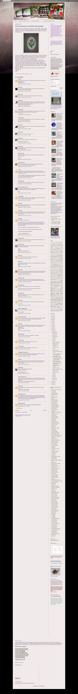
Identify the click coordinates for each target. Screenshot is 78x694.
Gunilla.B (19, 367)
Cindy (58, 253)
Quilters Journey (54, 493)
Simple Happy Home (54, 511)
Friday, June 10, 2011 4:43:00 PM (23, 382)
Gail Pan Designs (54, 430)
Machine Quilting (53, 274)
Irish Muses (53, 447)
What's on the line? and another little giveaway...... (57, 361)
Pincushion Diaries (54, 482)
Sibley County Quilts (60, 297)
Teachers (59, 301)
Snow (53, 298)
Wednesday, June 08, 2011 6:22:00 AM (24, 106)
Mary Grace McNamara (22, 187)
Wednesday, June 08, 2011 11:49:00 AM (24, 166)
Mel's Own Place (54, 458)
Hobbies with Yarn (54, 438)
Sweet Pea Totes (54, 521)
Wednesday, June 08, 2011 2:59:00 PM (24, 200)
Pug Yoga (53, 489)
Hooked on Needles (54, 442)
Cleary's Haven (54, 408)
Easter (62, 257)
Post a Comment (19, 408)
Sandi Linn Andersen (22, 73)
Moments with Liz (54, 464)
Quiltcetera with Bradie (55, 492)
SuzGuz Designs (54, 519)
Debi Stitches (53, 419)
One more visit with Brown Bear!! (59, 114)
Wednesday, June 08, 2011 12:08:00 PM (24, 177)
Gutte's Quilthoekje (54, 431)
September (54, 336)
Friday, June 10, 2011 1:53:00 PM (23, 373)
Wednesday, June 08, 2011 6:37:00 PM (24, 252)
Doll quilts (52, 257)
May (53, 373)
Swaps (59, 300)
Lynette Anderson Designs (55, 456)
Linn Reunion (60, 273)
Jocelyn (19, 146)
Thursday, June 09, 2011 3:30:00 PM (24, 330)
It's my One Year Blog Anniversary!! (59, 159)
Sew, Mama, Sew (54, 504)
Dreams (58, 257)
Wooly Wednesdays (57, 310)
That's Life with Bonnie (55, 523)
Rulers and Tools (59, 292)
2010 (53, 381)
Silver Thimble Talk (54, 509)
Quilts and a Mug (54, 494)
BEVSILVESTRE (20, 394)
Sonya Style (53, 514)
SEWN (54, 297)
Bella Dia (53, 398)
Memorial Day (55, 275)
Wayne (19, 210)
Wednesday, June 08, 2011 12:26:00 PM (24, 183)
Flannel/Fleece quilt (53, 262)
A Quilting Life (53, 392)
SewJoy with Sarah (54, 507)
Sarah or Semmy (21, 316)
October (54, 335)
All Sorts (52, 395)
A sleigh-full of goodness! (56, 167)
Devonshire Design (54, 421)
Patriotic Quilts (57, 284)
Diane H (19, 94)
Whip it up (53, 536)
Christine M (20, 238)
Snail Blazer (53, 513)
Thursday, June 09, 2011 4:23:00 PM (24, 336)
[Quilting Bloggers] (55, 540)
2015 (53, 325)
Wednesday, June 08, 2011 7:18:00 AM (24, 121)
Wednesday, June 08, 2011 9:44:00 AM (24, 159)
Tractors (55, 303)
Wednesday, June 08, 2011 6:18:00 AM (24, 97)
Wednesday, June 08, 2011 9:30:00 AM (24, 150)
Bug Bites (55, 250)
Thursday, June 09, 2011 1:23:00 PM (24, 320)
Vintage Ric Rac (54, 532)
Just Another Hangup (54, 451)
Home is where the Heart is (55, 440)
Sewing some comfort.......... (56, 342)
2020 (53, 318)
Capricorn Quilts (54, 403)
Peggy (19, 203)
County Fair (55, 255)
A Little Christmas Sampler (55, 223)
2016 (53, 323)
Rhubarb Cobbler (53, 292)
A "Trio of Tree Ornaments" (55, 221)
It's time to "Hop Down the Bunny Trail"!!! (59, 150)
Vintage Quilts (53, 306)
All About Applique (54, 394)
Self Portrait (57, 296)
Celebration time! (55, 370)
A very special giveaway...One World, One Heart (59, 123)
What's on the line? (55, 343)
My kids (60, 277)
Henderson (55, 269)
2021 (53, 316)
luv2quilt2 (19, 109)
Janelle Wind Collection (55, 448)
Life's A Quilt (53, 453)
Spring (52, 300)
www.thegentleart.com (54, 206)
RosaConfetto (53, 499)
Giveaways (55, 264)
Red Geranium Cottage (55, 497)
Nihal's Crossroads (54, 472)
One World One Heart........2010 (59, 132)
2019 (53, 319)
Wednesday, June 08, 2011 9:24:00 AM (24, 134)
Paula (19, 323)
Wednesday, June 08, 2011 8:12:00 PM (24, 258)
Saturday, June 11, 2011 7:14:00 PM (24, 406)
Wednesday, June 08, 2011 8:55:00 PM (24, 274)
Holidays (60, 269)
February (54, 378)
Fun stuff (53, 263)
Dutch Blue (53, 426)
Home (15, 20)
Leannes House (54, 452)
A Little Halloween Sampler (55, 222)
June (53, 340)
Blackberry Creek (54, 399)
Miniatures (60, 275)
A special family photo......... (36, 20)
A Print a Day (53, 390)
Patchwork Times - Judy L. (55, 479)
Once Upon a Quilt (54, 474)
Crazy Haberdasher (54, 414)
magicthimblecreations (22, 352)
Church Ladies (54, 253)
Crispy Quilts (53, 415)
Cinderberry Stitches (54, 407)
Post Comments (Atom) (23, 412)
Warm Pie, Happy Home (55, 533)
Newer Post (17, 410)
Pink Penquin (53, 483)
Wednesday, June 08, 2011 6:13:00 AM (24, 91)
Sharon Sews (53, 508)
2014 (53, 326)
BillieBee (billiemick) (21, 308)
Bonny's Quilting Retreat (55, 249)
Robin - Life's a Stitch (54, 498)
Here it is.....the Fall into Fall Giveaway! (59, 141)
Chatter (60, 250)
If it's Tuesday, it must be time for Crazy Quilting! (57, 359)
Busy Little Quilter (54, 402)
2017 (53, 322)
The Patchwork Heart (54, 529)
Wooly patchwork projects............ (55, 345)
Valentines (56, 304)
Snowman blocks (58, 298)
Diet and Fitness (59, 256)
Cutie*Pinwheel (58, 580)
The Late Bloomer (54, 526)
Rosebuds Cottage (54, 502)
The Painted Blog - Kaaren (55, 528)
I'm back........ (54, 348)
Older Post (45, 410)
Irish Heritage (56, 271)
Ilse (52, 271)
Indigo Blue (53, 446)
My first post (55, 277)
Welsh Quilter (53, 534)
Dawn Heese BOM (54, 416)
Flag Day (60, 261)
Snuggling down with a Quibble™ (56, 299)
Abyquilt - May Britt (54, 393)
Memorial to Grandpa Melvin (48, 20)
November (54, 333)
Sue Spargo (53, 517)
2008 (53, 384)
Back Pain (55, 244)
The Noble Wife (54, 527)
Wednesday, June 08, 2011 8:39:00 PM (24, 266)
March (54, 376)
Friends (62, 262)
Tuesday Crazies (60, 303)
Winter (55, 307)
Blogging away (59, 248)
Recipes (60, 291)
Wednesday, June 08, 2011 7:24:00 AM (24, 128)
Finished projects (60, 260)
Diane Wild (20, 196)
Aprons (52, 244)
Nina (19, 359)
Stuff (55, 300)
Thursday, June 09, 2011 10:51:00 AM (24, 305)
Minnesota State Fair (53, 276)
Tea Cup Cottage (54, 522)
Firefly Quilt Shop (54, 261)
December (54, 332)
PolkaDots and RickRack (55, 487)
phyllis (19, 255)
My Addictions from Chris (55, 468)
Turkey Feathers (54, 531)
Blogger (43, 686)
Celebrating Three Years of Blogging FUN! (56, 363)
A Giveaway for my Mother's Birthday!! (59, 183)
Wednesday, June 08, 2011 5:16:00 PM (24, 207)
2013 (53, 328)
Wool (58, 307)
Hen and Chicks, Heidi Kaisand (56, 435)
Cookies (53, 254)
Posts (53, 81)
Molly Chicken (53, 462)
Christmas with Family (59, 252)
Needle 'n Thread (54, 469)
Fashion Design (53, 260)
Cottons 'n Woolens (54, 409)
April (53, 375)
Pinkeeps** (53, 484)
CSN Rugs (53, 256)
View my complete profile (55, 54)
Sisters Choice (53, 512)
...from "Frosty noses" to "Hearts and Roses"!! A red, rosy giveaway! (59, 192)
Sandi (19, 218)
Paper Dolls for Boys (54, 477)
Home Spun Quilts (54, 441)
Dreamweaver (53, 425)
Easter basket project (55, 258)
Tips (52, 303)
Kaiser (60, 271)
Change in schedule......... (56, 367)
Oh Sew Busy (53, 473)
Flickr (58, 262)
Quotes (56, 291)
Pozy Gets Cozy (54, 488)
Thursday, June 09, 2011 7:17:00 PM (24, 356)
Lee (18, 79)
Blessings (57, 246)
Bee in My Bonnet (54, 397)
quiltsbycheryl (20, 403)
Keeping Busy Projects (54, 272)
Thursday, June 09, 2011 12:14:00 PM (24, 313)
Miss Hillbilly (20, 285)
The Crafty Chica (54, 524)
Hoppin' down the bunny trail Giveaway (57, 270)
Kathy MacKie (20, 162)
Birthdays (60, 245)
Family (60, 259)
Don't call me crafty (54, 424)
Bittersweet (52, 246)
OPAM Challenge (55, 283)
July (53, 339)
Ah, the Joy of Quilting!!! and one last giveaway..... (57, 354)
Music (51, 277)
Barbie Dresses (60, 244)
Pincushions (56, 285)
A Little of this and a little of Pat (56, 389)
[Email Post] (31, 73)
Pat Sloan (53, 478)
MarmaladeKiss (54, 457)
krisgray (19, 132)
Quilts (56, 290)
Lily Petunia (53, 455)
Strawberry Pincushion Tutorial (57, 369)
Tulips (53, 304)
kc (18, 169)
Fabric (56, 259)
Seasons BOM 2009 (57, 293)
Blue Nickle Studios (54, 400)
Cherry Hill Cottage (54, 404)
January (54, 379)
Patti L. (19, 300)
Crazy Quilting (60, 255)
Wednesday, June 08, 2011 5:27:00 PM (24, 215)
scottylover (20, 244)
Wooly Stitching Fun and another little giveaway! (56, 357)
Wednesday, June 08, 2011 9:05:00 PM (24, 281)
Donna (19, 87)
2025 (53, 315)
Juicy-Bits (53, 450)
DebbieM (19, 100)
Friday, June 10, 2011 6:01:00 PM (23, 390)
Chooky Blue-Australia (55, 405)
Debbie (19, 269)
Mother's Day (60, 276)
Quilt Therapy (53, 491)
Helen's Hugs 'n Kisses (55, 434)
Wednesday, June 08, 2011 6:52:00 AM (24, 114)
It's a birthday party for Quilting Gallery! (59, 174)
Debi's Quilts (53, 420)
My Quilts (58, 278)
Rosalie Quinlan (54, 501)
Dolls (55, 257)
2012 (53, 329)
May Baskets (58, 274)
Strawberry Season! (55, 372)
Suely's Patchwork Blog (55, 518)
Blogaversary (56, 247)
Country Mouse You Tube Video (56, 563)
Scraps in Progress (54, 503)
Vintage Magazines (58, 305)
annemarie (20, 340)
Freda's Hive (53, 429)
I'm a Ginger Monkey (54, 445)
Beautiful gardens (54, 245)
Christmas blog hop (54, 251)
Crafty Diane (53, 410)
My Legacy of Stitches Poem (23, 20)
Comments (61, 253)
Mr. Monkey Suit (54, 467)
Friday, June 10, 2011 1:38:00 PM (23, 364)
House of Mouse (54, 443)
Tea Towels (54, 301)
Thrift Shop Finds (60, 302)
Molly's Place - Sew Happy (55, 463)
